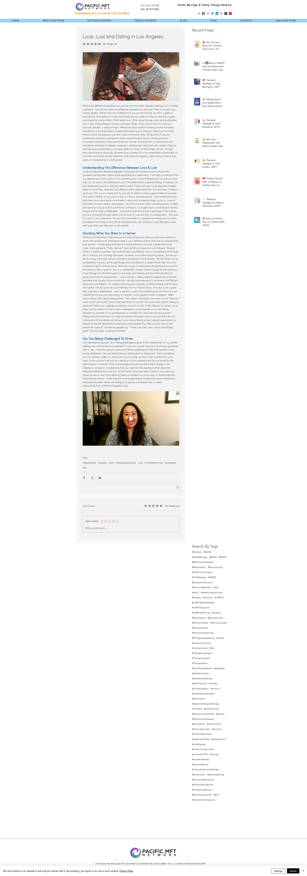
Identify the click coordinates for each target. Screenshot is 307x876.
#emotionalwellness (202, 789)
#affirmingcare (199, 683)
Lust (140, 462)
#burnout (216, 729)
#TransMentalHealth (202, 668)
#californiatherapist (202, 734)
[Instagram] (208, 13)
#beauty (220, 713)
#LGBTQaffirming (201, 612)
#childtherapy (199, 744)
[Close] (303, 870)
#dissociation (198, 774)
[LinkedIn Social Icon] (217, 13)
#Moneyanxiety (215, 617)
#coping (214, 754)
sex (85, 467)
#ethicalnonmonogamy (203, 799)
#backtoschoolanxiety (203, 713)
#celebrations (218, 739)
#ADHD (207, 552)
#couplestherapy (200, 759)
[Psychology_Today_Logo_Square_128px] (199, 13)
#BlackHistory (199, 567)
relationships (89, 462)
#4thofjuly (197, 552)
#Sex (212, 648)
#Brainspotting (215, 567)
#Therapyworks (200, 663)
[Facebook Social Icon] (203, 13)
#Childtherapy (199, 577)
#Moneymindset (200, 622)
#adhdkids (219, 668)
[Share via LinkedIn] (99, 477)
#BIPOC (223, 557)
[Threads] (225, 13)
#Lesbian (216, 612)
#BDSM (213, 557)
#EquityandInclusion (202, 582)
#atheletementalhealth (203, 693)
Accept (293, 870)
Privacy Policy (126, 870)
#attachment (198, 698)
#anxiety (213, 683)
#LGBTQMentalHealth (203, 602)
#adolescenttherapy (202, 678)
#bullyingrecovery (201, 729)
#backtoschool (211, 708)
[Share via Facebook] (84, 477)
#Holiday (196, 597)
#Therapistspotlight (202, 653)
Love (111, 462)
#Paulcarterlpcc (200, 627)
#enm (216, 794)
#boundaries (198, 723)
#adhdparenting (200, 673)
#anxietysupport (200, 688)
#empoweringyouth (202, 794)
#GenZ (195, 592)
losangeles (170, 462)
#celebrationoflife (201, 739)
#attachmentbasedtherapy (205, 703)
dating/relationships (126, 462)
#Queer (220, 638)
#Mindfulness (199, 617)
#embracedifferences (203, 779)
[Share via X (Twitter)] (92, 477)
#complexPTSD (200, 754)
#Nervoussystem (218, 622)
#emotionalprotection (203, 784)
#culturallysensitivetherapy (205, 769)
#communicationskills (203, 749)
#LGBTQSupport (200, 607)
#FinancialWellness (201, 587)
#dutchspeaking (215, 774)
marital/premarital (153, 462)
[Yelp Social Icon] (230, 13)
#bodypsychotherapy (203, 719)
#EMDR (212, 577)
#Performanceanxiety (203, 632)
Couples (102, 462)
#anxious (215, 688)
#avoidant (197, 708)
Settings (278, 870)
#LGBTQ (219, 597)
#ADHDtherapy (199, 557)
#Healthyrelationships (212, 592)
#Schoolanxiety (200, 648)
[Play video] (131, 418)
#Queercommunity (201, 643)
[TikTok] (212, 13)
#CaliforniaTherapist (202, 572)
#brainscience (214, 723)
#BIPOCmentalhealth (202, 562)
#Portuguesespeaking (203, 638)
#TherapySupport (201, 658)
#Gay (216, 587)
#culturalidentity (200, 764)
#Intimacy (208, 597)
